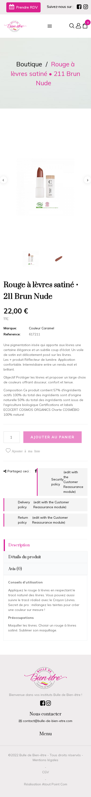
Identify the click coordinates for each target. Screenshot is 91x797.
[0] (85, 27)
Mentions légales (45, 760)
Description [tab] (19, 545)
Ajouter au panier (52, 437)
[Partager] (36, 471)
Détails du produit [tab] (24, 557)
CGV (45, 772)
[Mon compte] (77, 26)
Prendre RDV (26, 7)
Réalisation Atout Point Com (45, 784)
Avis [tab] (15, 569)
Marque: (10, 328)
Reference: (12, 334)
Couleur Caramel (41, 328)
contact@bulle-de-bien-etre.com (47, 721)
